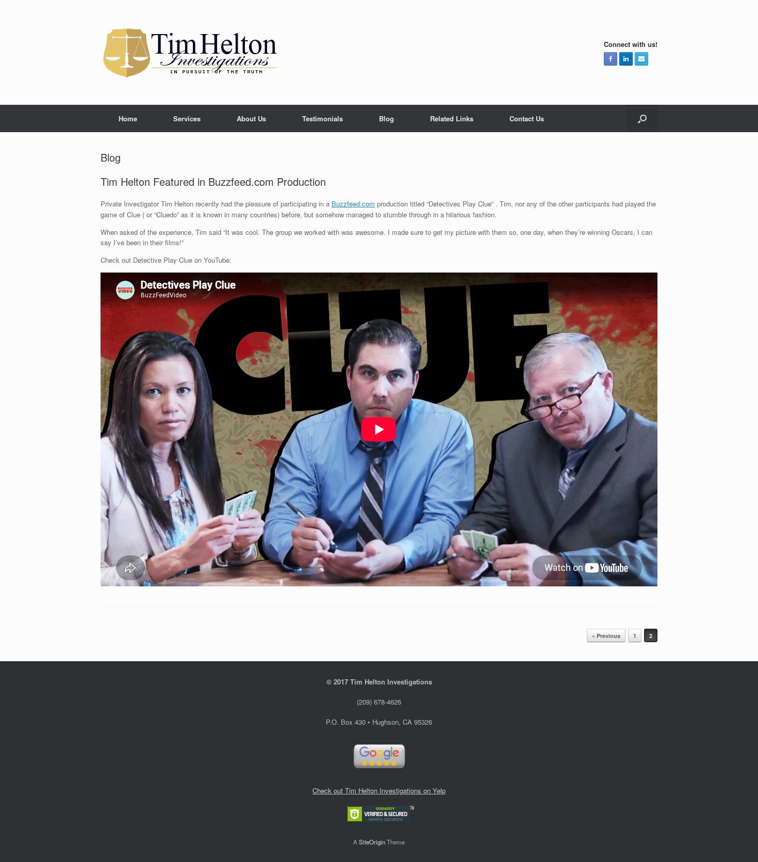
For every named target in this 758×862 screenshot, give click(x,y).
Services (187, 118)
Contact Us (526, 118)
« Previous (606, 636)
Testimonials (322, 118)
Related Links (451, 118)
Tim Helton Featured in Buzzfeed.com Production (213, 181)
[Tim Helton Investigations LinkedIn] (626, 59)
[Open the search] (642, 118)
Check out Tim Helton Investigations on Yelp (379, 790)
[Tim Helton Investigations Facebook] (610, 59)
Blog (386, 118)
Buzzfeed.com (353, 204)
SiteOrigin (372, 842)
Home (128, 118)
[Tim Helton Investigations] (191, 52)
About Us (251, 118)
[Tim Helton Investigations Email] (641, 59)
